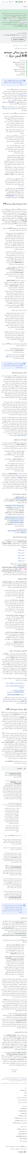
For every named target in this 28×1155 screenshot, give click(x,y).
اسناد (21, 45)
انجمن (18, 1146)
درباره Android (23, 1146)
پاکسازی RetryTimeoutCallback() (15, 694)
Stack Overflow (23, 1138)
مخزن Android (23, 1090)
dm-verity (21, 188)
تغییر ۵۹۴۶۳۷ (21, 561)
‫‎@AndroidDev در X (22, 1111)
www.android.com (22, 1133)
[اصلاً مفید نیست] (16, 48)
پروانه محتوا (24, 1079)
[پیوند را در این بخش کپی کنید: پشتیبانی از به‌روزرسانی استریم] (8, 651)
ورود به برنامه (4, 1)
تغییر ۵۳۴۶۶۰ (21, 558)
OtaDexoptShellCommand (16, 522)
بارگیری (25, 1095)
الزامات (25, 1092)
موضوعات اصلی (16, 45)
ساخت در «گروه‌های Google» (21, 1120)
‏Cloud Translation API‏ (12, 35)
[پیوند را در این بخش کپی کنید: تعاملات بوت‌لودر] (16, 579)
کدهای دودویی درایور (22, 1102)
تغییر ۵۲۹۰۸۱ (21, 555)
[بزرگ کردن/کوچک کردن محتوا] (20, 60)
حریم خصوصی (23, 1148)
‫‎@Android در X (23, 1108)
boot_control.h (21, 435)
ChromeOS (11, 102)
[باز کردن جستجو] (13, 2)
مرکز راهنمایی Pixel (23, 1131)
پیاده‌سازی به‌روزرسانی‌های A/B (13, 356)
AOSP (25, 45)
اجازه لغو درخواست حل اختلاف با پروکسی (14, 683)
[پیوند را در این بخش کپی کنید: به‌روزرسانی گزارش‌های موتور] (11, 537)
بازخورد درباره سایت (14, 1148)
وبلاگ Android (24, 1113)
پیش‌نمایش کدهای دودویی (22, 1097)
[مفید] (18, 48)
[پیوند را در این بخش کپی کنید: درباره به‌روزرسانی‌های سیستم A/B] (25, 206)
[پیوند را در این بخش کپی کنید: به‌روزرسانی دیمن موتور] (12, 440)
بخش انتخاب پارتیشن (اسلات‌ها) (10, 108)
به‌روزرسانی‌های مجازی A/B (14, 80)
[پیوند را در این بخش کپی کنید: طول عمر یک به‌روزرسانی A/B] (4, 709)
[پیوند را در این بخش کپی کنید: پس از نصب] (18, 918)
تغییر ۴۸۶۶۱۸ (21, 550)
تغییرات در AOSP (23, 26)
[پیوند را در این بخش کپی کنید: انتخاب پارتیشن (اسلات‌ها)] (10, 373)
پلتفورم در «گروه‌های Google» (20, 1118)
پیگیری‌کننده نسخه (23, 1141)
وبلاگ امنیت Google (22, 1115)
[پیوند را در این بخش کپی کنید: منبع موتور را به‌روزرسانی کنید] (10, 494)
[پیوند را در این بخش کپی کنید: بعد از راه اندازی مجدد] (12, 1032)
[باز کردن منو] (25, 2)
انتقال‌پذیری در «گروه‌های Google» (20, 1122)
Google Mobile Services (21, 1136)
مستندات (25, 6)
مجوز (7, 1146)
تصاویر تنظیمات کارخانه (22, 1100)
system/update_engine (19, 499)
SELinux (20, 477)
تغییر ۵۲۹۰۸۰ (21, 552)
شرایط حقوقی (12, 1146)
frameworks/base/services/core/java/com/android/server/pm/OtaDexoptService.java (14, 518)
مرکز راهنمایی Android (22, 1129)
